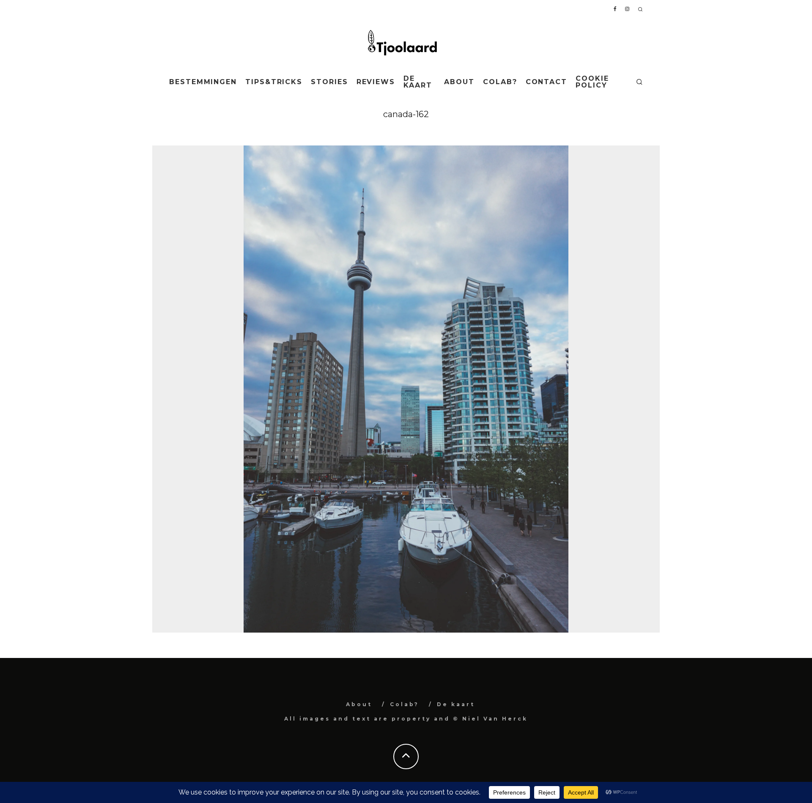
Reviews (376, 82)
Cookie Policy (592, 81)
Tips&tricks (273, 82)
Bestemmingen (203, 82)
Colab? (500, 82)
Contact (546, 82)
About (459, 82)
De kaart (417, 81)
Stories (329, 82)
